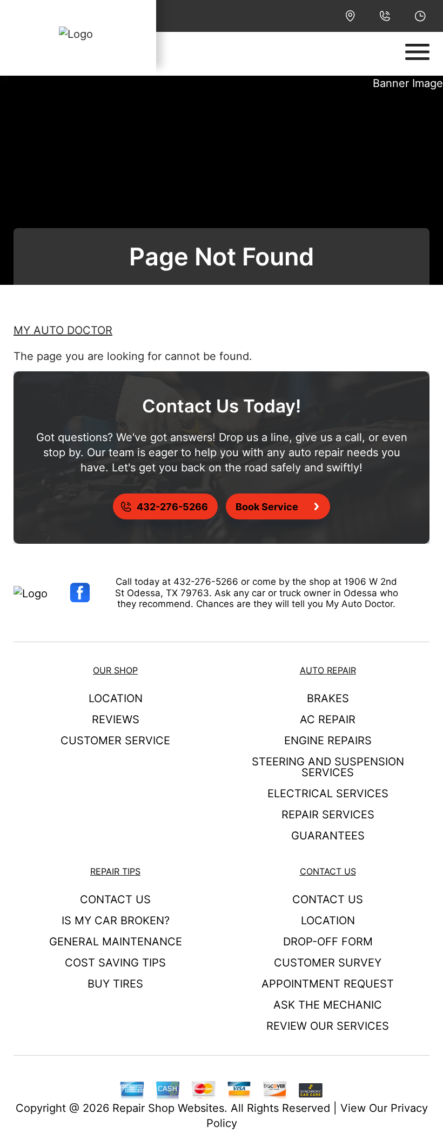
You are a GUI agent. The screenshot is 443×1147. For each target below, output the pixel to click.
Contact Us (115, 899)
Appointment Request (327, 983)
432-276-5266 (205, 581)
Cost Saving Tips (115, 962)
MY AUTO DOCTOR (63, 330)
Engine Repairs (328, 740)
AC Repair (327, 719)
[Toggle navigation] (417, 52)
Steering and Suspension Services (328, 767)
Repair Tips (115, 871)
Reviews (115, 719)
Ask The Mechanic (327, 1004)
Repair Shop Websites (168, 1108)
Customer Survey (327, 962)
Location (116, 698)
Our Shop (115, 670)
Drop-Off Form (328, 941)
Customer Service (115, 740)
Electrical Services (327, 793)
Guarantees (328, 835)
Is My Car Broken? (116, 920)
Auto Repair (328, 670)
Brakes (328, 698)
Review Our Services (327, 1025)
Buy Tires (115, 983)
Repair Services (327, 814)
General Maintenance (115, 941)
